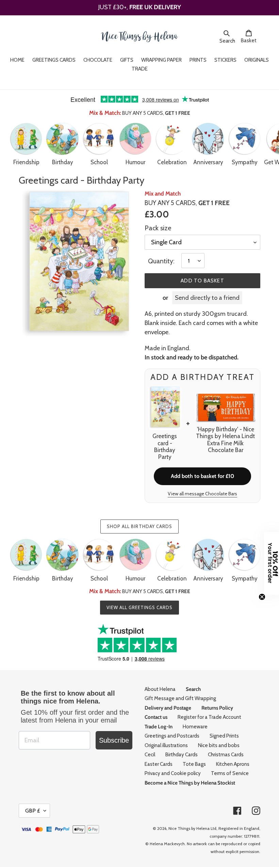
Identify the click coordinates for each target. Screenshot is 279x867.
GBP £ (32, 810)
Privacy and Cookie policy (173, 773)
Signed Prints (224, 736)
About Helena (160, 689)
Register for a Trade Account (209, 717)
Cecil (150, 755)
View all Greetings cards (139, 607)
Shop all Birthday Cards (139, 526)
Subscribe (114, 740)
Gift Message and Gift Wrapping (180, 698)
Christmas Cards (226, 755)
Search (228, 40)
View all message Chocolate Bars (202, 494)
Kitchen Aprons (232, 764)
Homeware (195, 727)
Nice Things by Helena (189, 828)
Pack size (158, 228)
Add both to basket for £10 (202, 476)
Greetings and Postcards (172, 736)
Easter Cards (159, 764)
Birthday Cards (181, 755)
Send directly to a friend (207, 297)
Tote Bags (194, 764)
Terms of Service (230, 773)
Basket (250, 40)
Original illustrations (166, 745)
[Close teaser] (262, 596)
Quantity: (161, 261)
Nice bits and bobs (219, 745)
